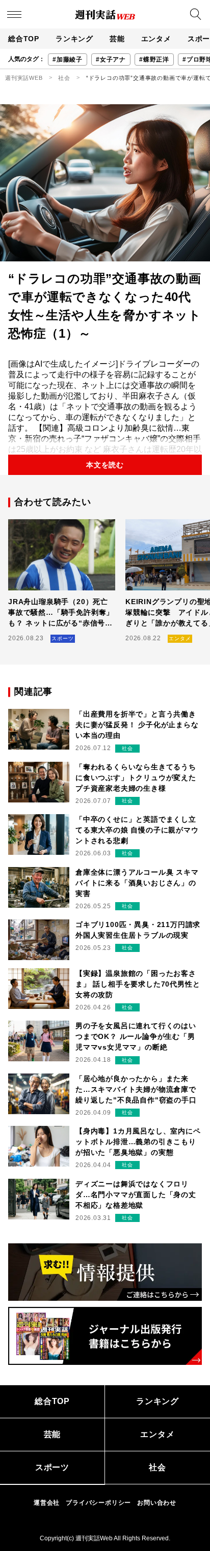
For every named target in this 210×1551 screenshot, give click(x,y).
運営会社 (47, 1502)
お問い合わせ (156, 1502)
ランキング (74, 39)
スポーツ (52, 1467)
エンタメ (156, 39)
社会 (64, 78)
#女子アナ (111, 59)
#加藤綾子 (67, 59)
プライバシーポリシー (98, 1502)
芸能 (117, 39)
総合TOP (23, 39)
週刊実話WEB (24, 78)
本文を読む (105, 465)
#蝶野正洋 (154, 59)
